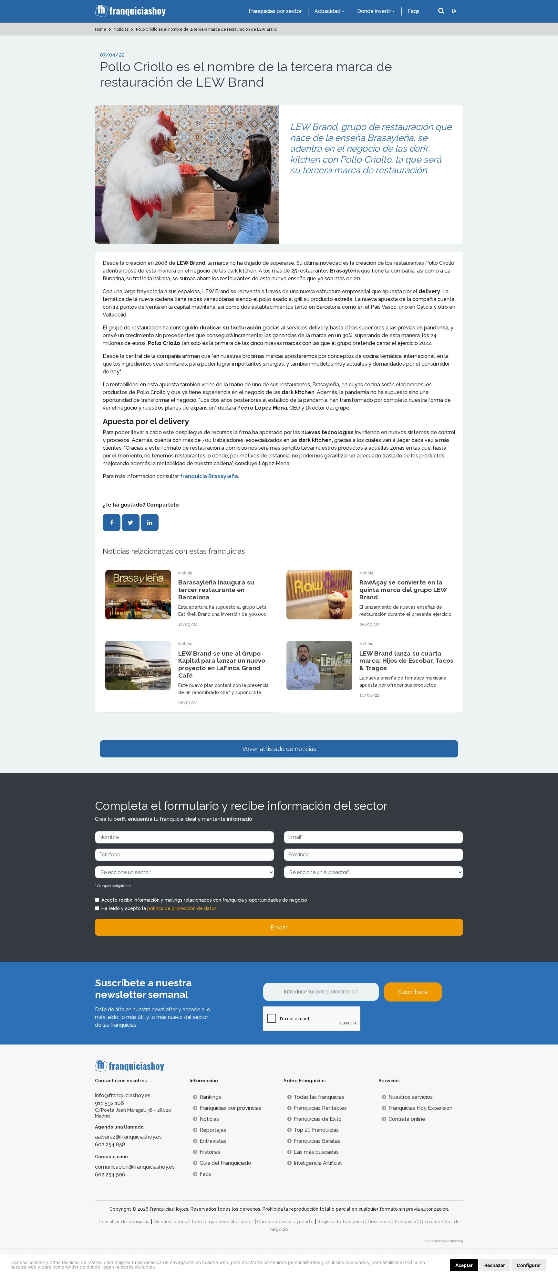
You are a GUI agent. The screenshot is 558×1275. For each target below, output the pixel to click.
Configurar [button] (529, 1265)
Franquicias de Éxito (318, 1119)
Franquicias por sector (275, 11)
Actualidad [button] (327, 11)
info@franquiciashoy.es (122, 1095)
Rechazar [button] (494, 1265)
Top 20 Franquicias (316, 1130)
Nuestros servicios (410, 1097)
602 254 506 (110, 1175)
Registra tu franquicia (340, 1221)
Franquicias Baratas (317, 1141)
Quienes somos (170, 1221)
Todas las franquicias (319, 1097)
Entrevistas (213, 1141)
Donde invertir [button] (374, 11)
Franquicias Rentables (320, 1108)
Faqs (413, 11)
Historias (210, 1152)
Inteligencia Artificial (318, 1163)
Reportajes (213, 1130)
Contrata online (406, 1119)
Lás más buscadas (316, 1152)
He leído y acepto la (159, 908)
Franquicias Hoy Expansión (420, 1108)
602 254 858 (110, 1144)
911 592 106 (109, 1103)
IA (454, 11)
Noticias (209, 1119)
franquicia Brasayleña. (209, 476)
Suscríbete (413, 992)
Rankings (210, 1097)
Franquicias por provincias (230, 1108)
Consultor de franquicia (124, 1221)
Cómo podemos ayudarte (285, 1221)
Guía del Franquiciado (225, 1163)
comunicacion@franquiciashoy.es (135, 1167)
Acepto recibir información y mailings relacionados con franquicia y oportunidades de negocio (204, 900)
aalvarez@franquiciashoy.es (128, 1137)
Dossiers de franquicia (392, 1221)
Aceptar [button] (464, 1265)
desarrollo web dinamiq (444, 1241)
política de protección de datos (182, 908)
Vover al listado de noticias (279, 748)
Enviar (279, 927)
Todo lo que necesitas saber (222, 1221)
